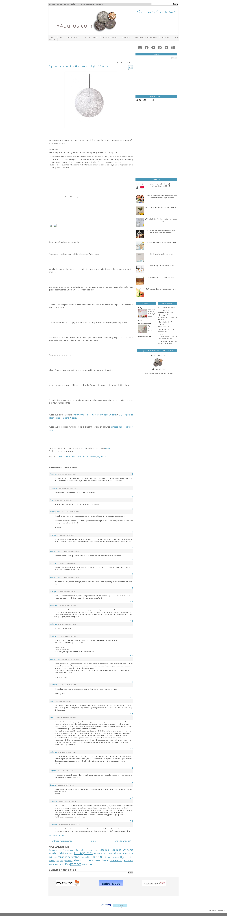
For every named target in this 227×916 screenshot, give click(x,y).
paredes (75, 864)
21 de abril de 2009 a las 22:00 (67, 624)
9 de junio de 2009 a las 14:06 (67, 636)
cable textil (128, 853)
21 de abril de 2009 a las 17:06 (66, 591)
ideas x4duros (83, 860)
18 (131, 767)
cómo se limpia (113, 857)
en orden (129, 857)
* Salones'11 (162, 324)
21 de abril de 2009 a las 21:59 (67, 605)
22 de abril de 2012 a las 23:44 (66, 785)
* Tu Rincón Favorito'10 (166, 329)
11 (131, 621)
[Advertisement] (92, 51)
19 (131, 782)
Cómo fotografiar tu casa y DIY (84, 850)
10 (131, 602)
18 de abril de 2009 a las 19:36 (67, 488)
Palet (61, 853)
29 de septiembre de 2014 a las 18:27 (69, 825)
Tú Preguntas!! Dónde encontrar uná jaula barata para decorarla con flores (161, 232)
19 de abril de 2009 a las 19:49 (63, 500)
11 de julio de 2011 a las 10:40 (67, 752)
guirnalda (68, 860)
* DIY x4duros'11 (163, 315)
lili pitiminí (53, 636)
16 (131, 714)
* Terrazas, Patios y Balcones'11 (167, 318)
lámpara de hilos (89, 456)
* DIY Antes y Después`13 (166, 308)
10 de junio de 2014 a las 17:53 (67, 801)
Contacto (99, 4)
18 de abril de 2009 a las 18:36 (67, 474)
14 (131, 681)
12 (131, 633)
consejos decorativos (69, 857)
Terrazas (69, 853)
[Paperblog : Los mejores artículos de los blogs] (106, 907)
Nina (51, 701)
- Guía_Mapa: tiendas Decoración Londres (167, 338)
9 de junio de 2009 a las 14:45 (70, 659)
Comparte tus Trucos (59, 850)
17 (131, 749)
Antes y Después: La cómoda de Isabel (161, 277)
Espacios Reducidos (110, 849)
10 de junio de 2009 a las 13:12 (67, 685)
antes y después (103, 853)
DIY (61, 37)
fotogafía (60, 861)
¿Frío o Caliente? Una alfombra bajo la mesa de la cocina (161, 220)
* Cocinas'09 (162, 332)
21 (130, 66)
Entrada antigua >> (124, 840)
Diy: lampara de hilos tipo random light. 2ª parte (94, 414)
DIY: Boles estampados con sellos (161, 254)
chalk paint (53, 857)
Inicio (53, 37)
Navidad (53, 853)
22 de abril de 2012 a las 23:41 (66, 771)
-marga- (53, 535)
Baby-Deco (75, 4)
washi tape (87, 864)
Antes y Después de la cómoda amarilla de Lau (161, 207)
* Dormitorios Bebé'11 (165, 322)
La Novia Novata (63, 4)
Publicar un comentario (56, 835)
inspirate (128, 860)
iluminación (76, 456)
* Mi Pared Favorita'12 (165, 313)
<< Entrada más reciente (60, 840)
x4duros (52, 4)
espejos (52, 860)
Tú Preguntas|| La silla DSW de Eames (161, 266)
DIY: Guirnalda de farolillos (150, 327)
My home (101, 456)
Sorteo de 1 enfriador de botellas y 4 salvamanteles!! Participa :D (161, 185)
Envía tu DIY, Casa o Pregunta (146, 37)
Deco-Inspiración (87, 4)
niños (67, 864)
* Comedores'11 (163, 327)
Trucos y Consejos (91, 37)
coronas (84, 857)
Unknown (53, 488)
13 (131, 656)
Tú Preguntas (83, 853)
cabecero (117, 853)
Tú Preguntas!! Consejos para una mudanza (161, 242)
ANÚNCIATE (166, 37)
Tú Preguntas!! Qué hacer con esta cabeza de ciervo (161, 290)
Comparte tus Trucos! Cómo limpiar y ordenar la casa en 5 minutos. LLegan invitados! (161, 197)
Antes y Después (73, 37)
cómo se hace (64, 456)
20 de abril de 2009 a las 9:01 (70, 512)
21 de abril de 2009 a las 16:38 (70, 551)
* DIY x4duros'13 (163, 310)
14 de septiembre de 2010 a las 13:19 (66, 717)
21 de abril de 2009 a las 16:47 (70, 577)
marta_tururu (55, 511)
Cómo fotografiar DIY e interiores (116, 37)
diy (122, 857)
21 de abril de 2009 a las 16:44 (66, 563)
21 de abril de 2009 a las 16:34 (66, 535)
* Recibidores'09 (163, 334)
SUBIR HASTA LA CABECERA (217, 910)
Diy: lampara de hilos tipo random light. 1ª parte (78, 66)
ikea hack (101, 860)
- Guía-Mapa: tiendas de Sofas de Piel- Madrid (167, 342)
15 (131, 698)
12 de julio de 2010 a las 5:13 (63, 701)
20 (131, 798)
